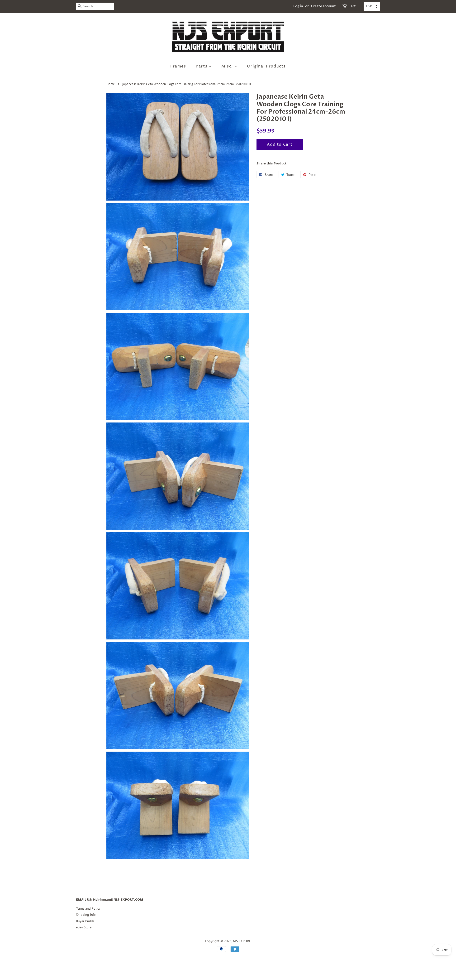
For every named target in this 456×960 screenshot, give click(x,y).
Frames (178, 66)
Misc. (227, 66)
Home (110, 84)
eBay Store (83, 927)
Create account (323, 6)
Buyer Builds (85, 921)
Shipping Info (86, 914)
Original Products (266, 66)
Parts (202, 66)
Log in (298, 6)
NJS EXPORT (241, 941)
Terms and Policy (88, 908)
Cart (352, 6)
